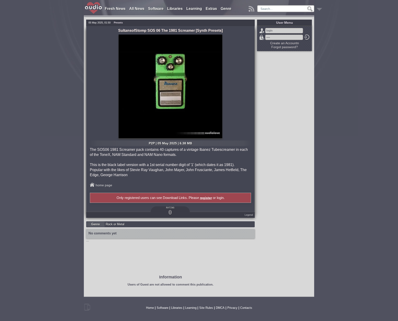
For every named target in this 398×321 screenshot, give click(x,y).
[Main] (93, 3)
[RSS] (252, 7)
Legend (249, 214)
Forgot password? (261, 37)
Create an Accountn (284, 43)
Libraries (175, 9)
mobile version (87, 307)
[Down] (320, 7)
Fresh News (115, 9)
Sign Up (261, 30)
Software (156, 9)
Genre (226, 9)
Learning (194, 9)
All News (136, 9)
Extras (211, 9)
